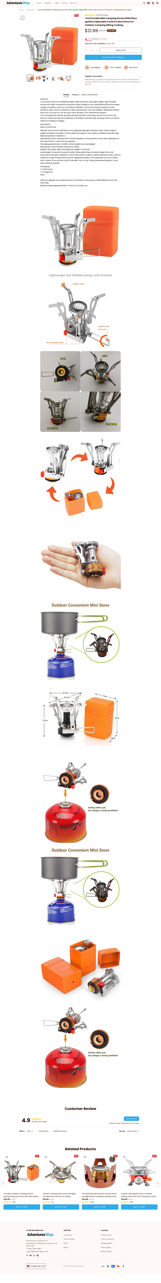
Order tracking (69, 1239)
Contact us (68, 1235)
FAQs (65, 1243)
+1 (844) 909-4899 (33, 1249)
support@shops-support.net (37, 1251)
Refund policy (106, 1251)
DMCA (66, 1247)
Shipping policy (106, 1243)
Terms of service (107, 1239)
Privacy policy (106, 1235)
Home (21, 10)
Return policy (106, 1247)
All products (30, 10)
